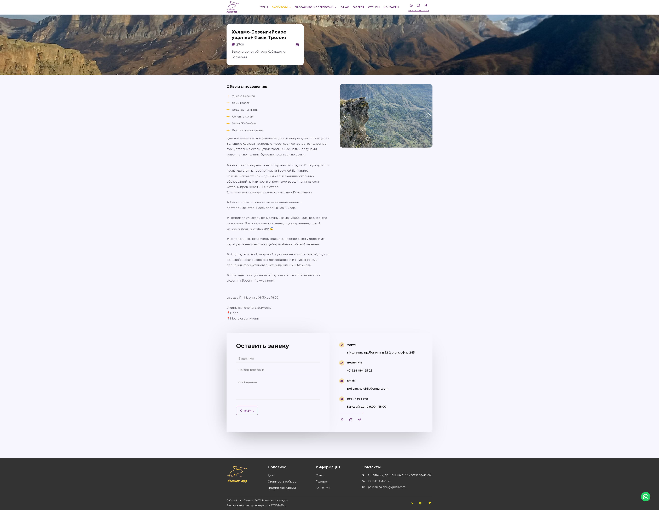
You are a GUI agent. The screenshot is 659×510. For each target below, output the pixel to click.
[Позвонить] (341, 363)
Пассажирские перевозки (314, 7)
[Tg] (425, 5)
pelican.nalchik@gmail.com (368, 388)
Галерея (358, 7)
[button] (428, 116)
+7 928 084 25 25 (418, 10)
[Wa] (411, 5)
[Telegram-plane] (359, 420)
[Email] (341, 381)
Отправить (247, 411)
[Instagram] (418, 5)
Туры (264, 7)
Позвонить (354, 362)
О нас (344, 7)
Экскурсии (280, 7)
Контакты (391, 7)
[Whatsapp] (342, 420)
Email (351, 380)
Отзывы (374, 7)
